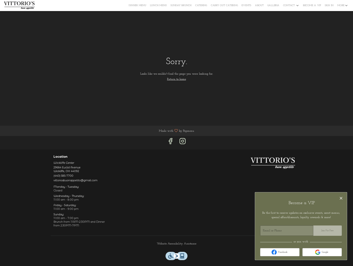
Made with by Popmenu (98, 130)
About (259, 5)
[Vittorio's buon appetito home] (19, 5)
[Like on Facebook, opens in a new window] (170, 143)
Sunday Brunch (181, 5)
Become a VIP (312, 5)
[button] (291, 5)
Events (246, 5)
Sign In (329, 5)
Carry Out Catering (224, 5)
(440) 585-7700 (63, 175)
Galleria (273, 5)
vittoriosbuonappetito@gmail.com (75, 180)
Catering (201, 5)
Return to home (176, 79)
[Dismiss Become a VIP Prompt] (341, 198)
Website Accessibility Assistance (176, 243)
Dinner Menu (137, 5)
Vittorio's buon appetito (273, 163)
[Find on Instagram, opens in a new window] (182, 143)
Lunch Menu (158, 5)
